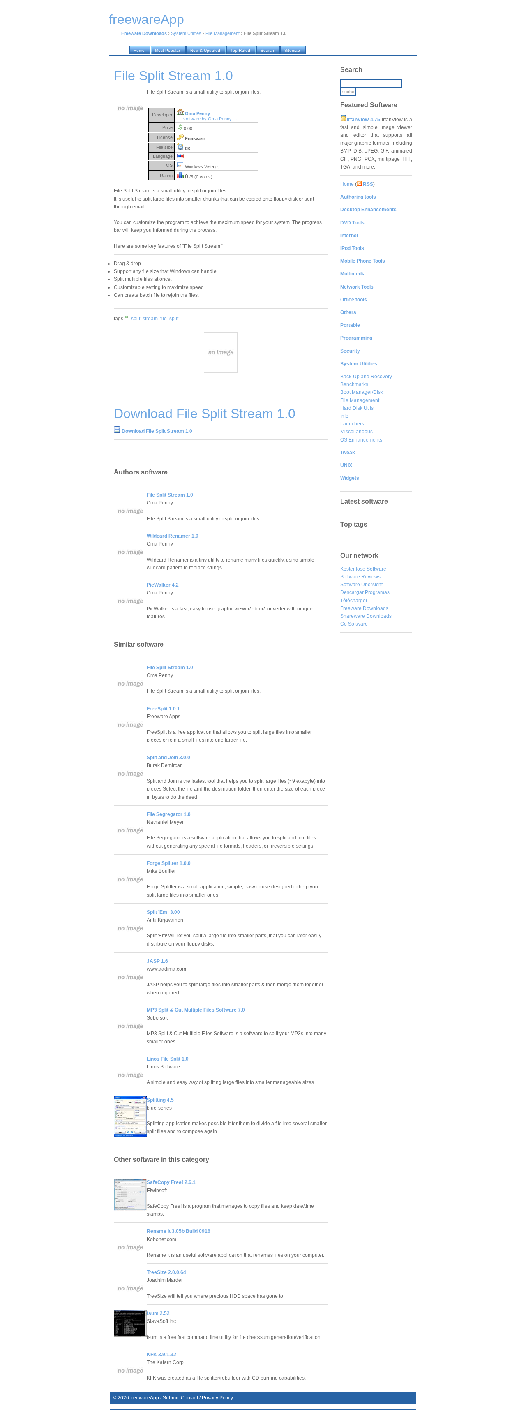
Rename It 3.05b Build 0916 (178, 1231)
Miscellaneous (356, 432)
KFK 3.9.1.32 (161, 1354)
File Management (222, 33)
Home (347, 184)
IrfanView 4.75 (363, 120)
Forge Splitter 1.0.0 (169, 863)
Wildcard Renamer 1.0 (172, 536)
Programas (377, 592)
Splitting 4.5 (160, 1100)
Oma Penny (197, 113)
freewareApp (144, 1398)
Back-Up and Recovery (366, 376)
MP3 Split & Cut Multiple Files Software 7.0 (196, 1010)
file (163, 318)
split (135, 318)
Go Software (354, 624)
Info (344, 416)
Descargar (352, 592)
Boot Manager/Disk (361, 392)
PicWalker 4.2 (163, 585)
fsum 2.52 (158, 1313)
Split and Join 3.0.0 (168, 758)
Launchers (352, 424)
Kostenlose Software (363, 569)
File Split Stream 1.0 (170, 495)
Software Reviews (360, 577)
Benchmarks (354, 384)
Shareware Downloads (366, 616)
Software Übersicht (361, 584)
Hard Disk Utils (357, 408)
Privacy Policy (217, 1398)
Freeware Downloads (364, 608)
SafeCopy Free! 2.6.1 (171, 1182)
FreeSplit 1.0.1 (163, 709)
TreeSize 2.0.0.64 (166, 1272)
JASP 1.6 (157, 961)
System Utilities (186, 33)
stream (150, 318)
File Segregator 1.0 (169, 814)
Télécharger (353, 600)
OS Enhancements (361, 440)
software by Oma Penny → (210, 118)
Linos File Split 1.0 (168, 1059)
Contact (189, 1398)
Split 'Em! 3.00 (163, 912)
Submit (170, 1398)
